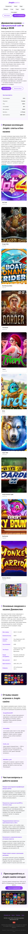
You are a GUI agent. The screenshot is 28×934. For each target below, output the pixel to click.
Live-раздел (14, 12)
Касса (15, 6)
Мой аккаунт (7, 15)
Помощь (6, 9)
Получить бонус (18, 88)
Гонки (17, 9)
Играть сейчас (6, 88)
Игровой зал (9, 6)
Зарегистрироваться (19, 15)
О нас (12, 9)
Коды (21, 6)
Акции (22, 9)
